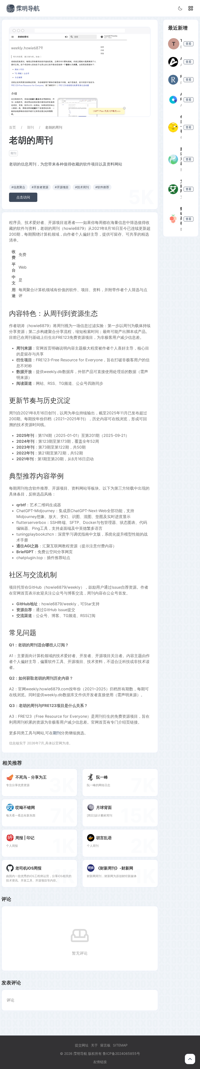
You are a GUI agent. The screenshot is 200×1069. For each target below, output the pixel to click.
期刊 (30, 127)
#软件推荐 (102, 187)
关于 (94, 1045)
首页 (12, 127)
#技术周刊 (82, 187)
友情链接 (100, 1062)
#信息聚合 (18, 187)
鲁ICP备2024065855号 (121, 1053)
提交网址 (82, 1045)
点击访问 (23, 197)
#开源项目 (62, 187)
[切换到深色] (180, 8)
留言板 (105, 1045)
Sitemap (120, 1045)
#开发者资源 (40, 187)
